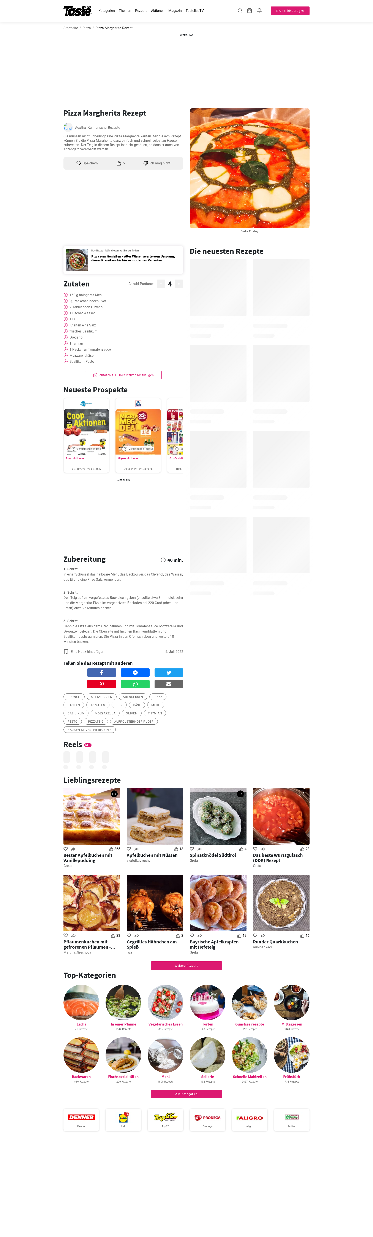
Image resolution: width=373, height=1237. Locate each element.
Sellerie (207, 1076)
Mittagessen (101, 697)
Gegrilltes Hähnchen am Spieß (152, 944)
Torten (207, 1024)
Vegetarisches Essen (166, 1024)
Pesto (73, 721)
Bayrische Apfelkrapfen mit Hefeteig (214, 944)
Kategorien (106, 11)
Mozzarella (105, 713)
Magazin (175, 11)
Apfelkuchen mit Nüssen (152, 855)
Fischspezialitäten (123, 1076)
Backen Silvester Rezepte (90, 729)
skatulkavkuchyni (140, 861)
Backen (74, 705)
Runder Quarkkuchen (275, 941)
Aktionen (157, 11)
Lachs (81, 1024)
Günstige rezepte (249, 1024)
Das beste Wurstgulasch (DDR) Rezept (278, 857)
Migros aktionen (128, 458)
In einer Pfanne (123, 1024)
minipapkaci (262, 947)
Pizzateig (96, 721)
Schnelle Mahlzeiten (250, 1076)
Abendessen (133, 697)
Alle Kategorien (186, 1094)
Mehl (155, 705)
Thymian (155, 713)
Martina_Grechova (77, 952)
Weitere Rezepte (186, 965)
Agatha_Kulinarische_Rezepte (97, 128)
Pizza (86, 28)
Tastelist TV (195, 11)
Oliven (131, 713)
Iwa (129, 952)
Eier (119, 705)
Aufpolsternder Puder (134, 721)
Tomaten (97, 705)
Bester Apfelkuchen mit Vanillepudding (87, 857)
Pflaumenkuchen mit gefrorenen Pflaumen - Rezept (87, 944)
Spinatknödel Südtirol (213, 855)
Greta (67, 866)
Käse (137, 705)
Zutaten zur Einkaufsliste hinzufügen (126, 375)
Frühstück (291, 1076)
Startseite (70, 28)
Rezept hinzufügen (290, 11)
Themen (125, 11)
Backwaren (81, 1076)
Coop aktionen (75, 458)
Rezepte (141, 11)
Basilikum (76, 713)
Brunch (74, 697)
